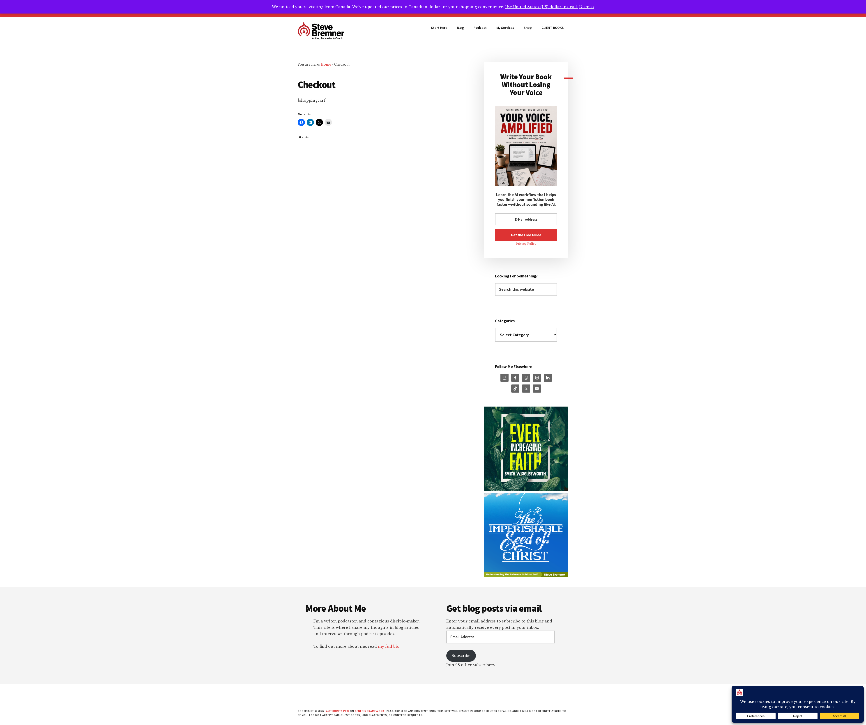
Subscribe (460, 655)
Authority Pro (337, 711)
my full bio (388, 646)
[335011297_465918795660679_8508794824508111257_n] (526, 490)
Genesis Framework (369, 711)
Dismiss (586, 7)
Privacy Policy (526, 243)
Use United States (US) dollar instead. (541, 7)
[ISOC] (526, 576)
